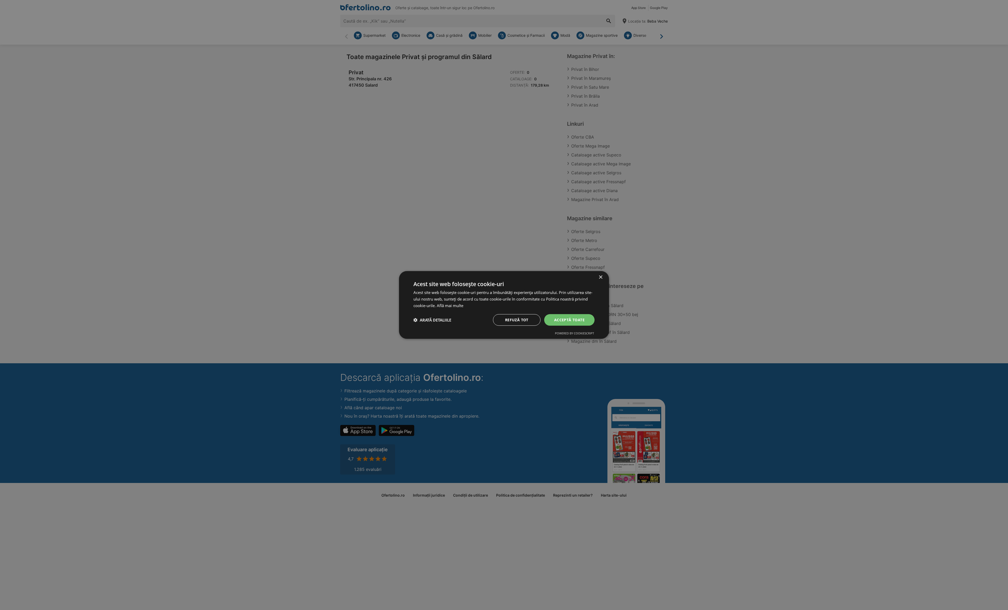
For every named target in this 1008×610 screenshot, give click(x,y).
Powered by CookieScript (574, 333)
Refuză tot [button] (516, 319)
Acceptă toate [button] (569, 319)
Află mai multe (450, 305)
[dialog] (504, 305)
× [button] (600, 277)
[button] (432, 320)
